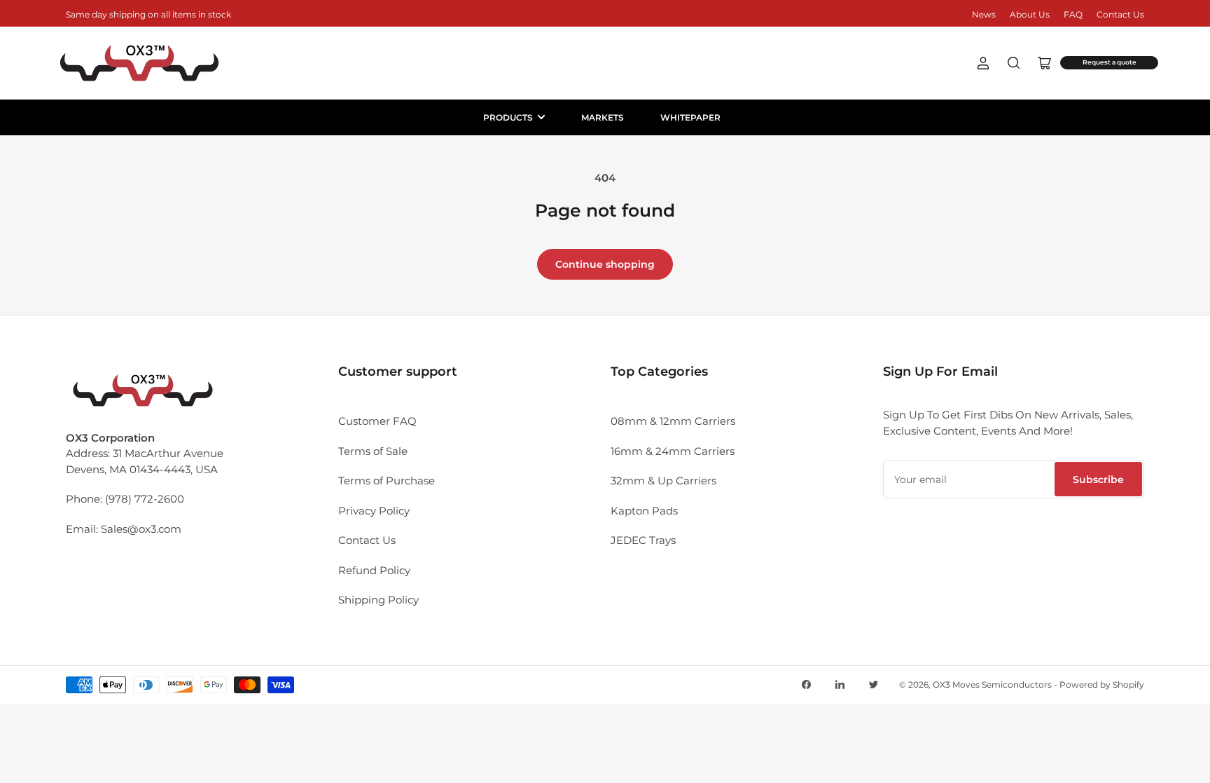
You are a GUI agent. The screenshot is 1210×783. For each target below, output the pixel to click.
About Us (1030, 14)
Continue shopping (605, 264)
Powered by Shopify (1101, 684)
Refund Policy (374, 570)
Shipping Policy (378, 599)
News (984, 14)
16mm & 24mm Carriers (673, 451)
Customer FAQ (377, 421)
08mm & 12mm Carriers (673, 421)
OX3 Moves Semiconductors (992, 684)
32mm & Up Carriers (663, 480)
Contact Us (1120, 14)
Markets (602, 117)
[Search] (1014, 63)
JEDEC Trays (643, 540)
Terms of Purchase (386, 480)
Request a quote (1109, 62)
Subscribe (1098, 479)
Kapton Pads (644, 510)
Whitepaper (690, 117)
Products (508, 117)
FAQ (1073, 14)
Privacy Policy (374, 510)
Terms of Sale (373, 451)
